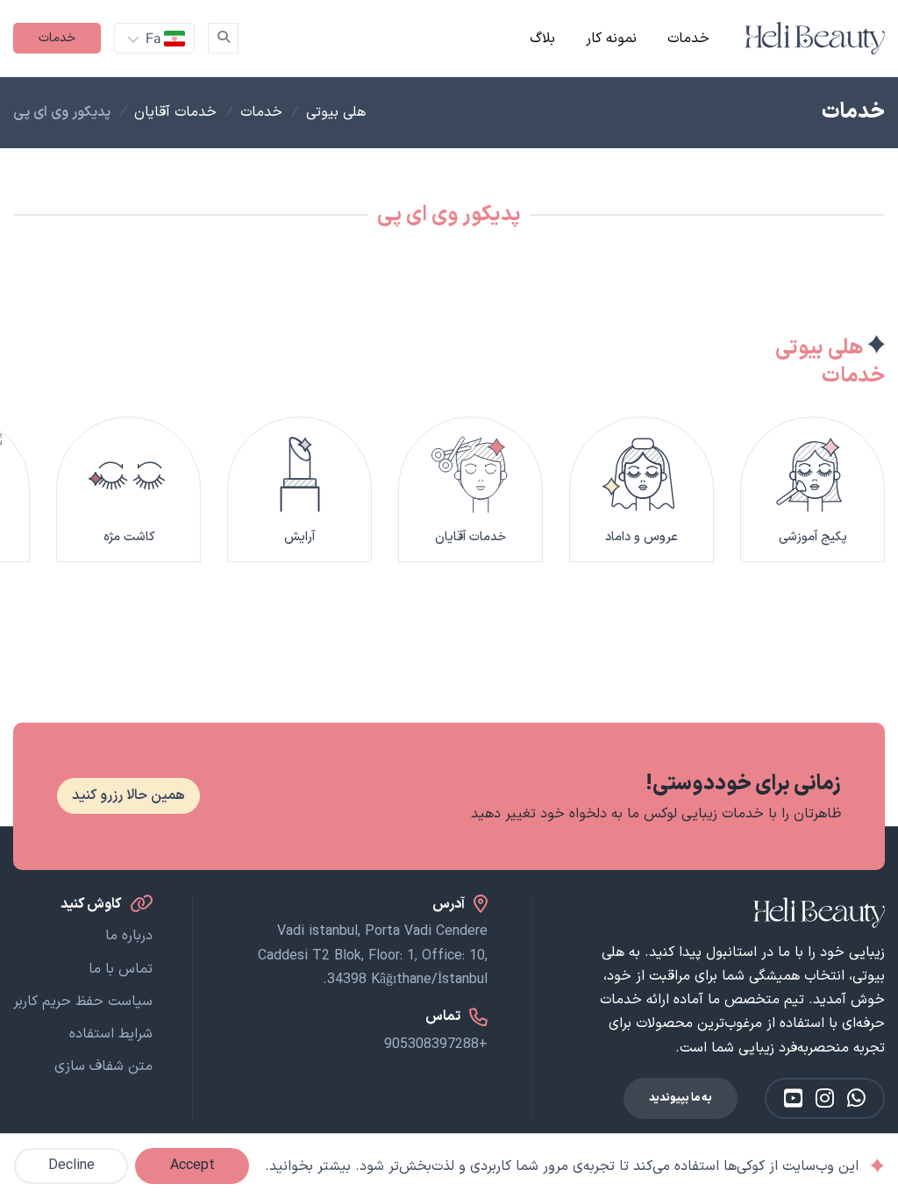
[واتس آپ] (856, 1098)
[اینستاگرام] (825, 1098)
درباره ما (129, 935)
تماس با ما (121, 969)
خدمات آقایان (175, 112)
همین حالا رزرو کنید (128, 795)
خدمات (688, 39)
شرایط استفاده (111, 1034)
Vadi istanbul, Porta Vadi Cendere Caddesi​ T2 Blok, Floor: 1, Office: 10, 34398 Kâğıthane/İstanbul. (373, 955)
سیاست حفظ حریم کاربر (83, 1001)
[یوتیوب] (793, 1098)
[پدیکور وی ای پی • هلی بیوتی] (815, 38)
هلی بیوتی (336, 112)
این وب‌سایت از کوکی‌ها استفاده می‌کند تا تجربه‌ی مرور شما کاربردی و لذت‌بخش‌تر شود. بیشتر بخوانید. (562, 1166)
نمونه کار (611, 39)
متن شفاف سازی (103, 1066)
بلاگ (542, 39)
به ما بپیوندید (680, 1097)
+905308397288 (436, 1044)
